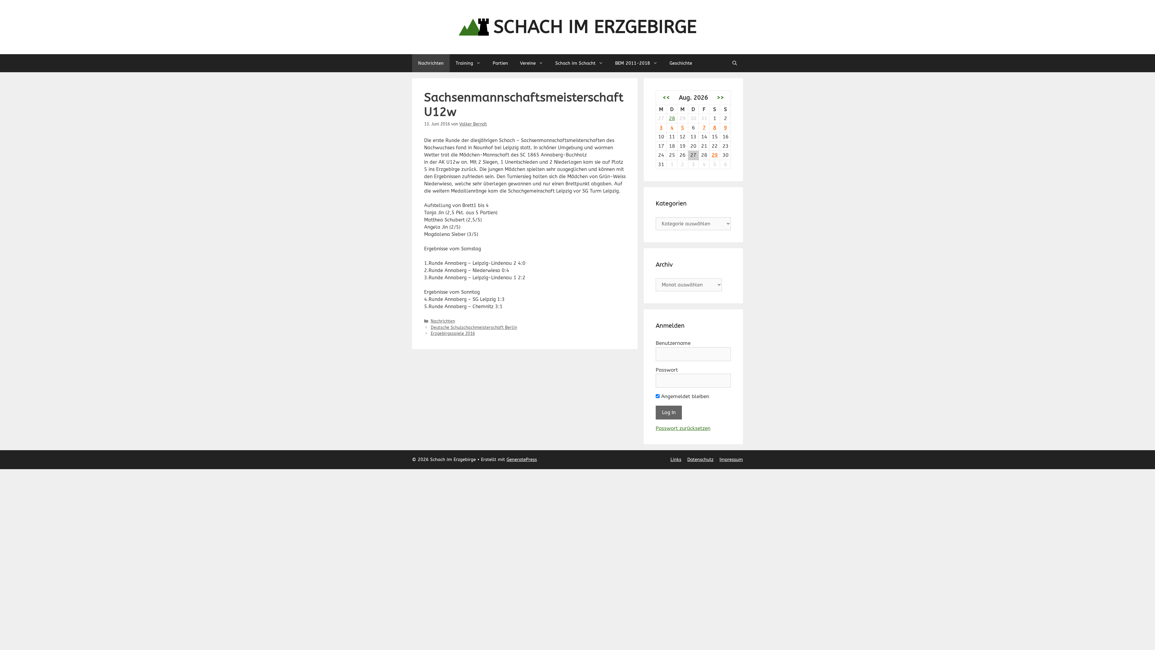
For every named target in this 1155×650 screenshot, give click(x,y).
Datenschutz (700, 459)
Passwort (667, 370)
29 (715, 155)
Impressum (731, 459)
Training (464, 63)
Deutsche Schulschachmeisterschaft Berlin (474, 327)
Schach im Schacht (575, 63)
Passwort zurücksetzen (683, 428)
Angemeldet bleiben (684, 396)
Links (675, 459)
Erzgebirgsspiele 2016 (453, 333)
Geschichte (681, 63)
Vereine (528, 63)
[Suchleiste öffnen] (734, 63)
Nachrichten (431, 63)
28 (672, 118)
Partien (500, 63)
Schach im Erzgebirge (595, 27)
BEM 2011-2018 (632, 63)
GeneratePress (522, 459)
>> (720, 97)
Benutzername (673, 343)
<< (666, 97)
